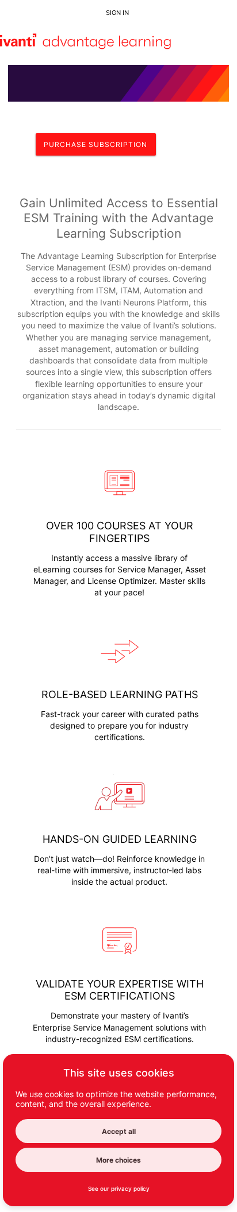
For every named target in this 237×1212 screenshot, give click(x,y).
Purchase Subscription (95, 144)
